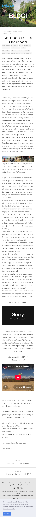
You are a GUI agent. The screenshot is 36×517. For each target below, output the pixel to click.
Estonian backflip (15, 53)
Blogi (18, 16)
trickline (21, 45)
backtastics (27, 50)
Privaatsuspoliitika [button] (9, 509)
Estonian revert (25, 53)
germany (20, 50)
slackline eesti (6, 48)
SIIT (9, 89)
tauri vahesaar (6, 53)
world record (14, 45)
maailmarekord (6, 45)
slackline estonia (15, 48)
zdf (31, 53)
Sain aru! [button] (7, 513)
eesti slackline (6, 50)
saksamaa (14, 50)
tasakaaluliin (27, 45)
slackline (23, 48)
